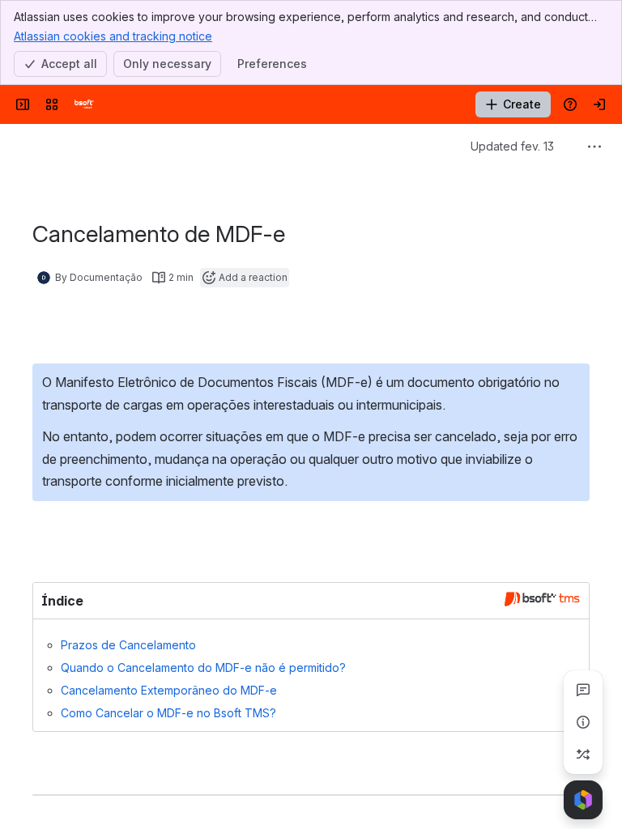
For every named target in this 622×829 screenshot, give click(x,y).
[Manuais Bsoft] (84, 104)
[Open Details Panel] (583, 722)
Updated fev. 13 (512, 146)
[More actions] (594, 146)
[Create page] (583, 754)
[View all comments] (583, 690)
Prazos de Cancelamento (128, 645)
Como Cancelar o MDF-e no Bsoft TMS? (168, 713)
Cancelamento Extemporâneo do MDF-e (169, 690)
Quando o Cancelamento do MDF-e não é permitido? (203, 667)
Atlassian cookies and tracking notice (113, 36)
